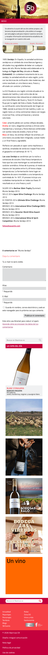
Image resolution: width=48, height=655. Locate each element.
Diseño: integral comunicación (14, 637)
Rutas (26, 611)
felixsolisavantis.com (11, 225)
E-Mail (5, 296)
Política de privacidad (11, 647)
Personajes (6, 617)
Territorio (5, 620)
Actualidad (6, 611)
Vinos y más (28, 617)
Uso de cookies (8, 652)
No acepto (39, 43)
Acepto (32, 43)
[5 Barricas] (30, 8)
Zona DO (27, 614)
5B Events (6, 626)
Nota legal (6, 642)
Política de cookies (11, 43)
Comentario (7, 266)
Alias (4, 285)
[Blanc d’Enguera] (24, 366)
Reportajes (6, 614)
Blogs (4, 623)
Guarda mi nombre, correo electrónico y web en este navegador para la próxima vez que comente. (23, 309)
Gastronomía (29, 620)
